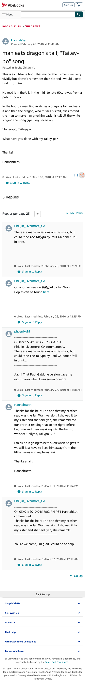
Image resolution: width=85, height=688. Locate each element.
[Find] (79, 14)
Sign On (68, 4)
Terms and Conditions (56, 661)
